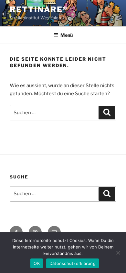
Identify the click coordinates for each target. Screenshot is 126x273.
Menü (66, 35)
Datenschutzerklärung (72, 263)
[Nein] (118, 252)
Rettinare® (39, 9)
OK (37, 263)
